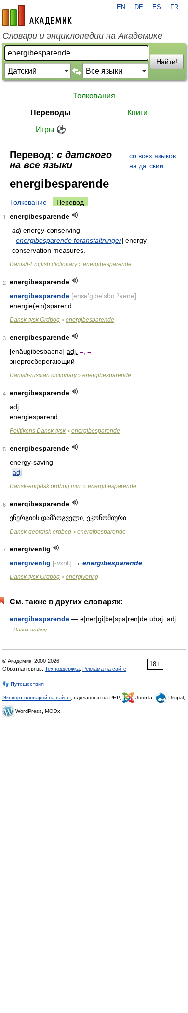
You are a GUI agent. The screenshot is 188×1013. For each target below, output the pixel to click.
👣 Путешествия (23, 684)
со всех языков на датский (152, 161)
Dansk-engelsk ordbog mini (46, 486)
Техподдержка (62, 668)
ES (156, 7)
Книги (137, 113)
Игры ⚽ (51, 129)
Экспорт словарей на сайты (36, 697)
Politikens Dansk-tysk (38, 430)
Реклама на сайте (104, 668)
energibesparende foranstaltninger (68, 240)
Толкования (94, 96)
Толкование (28, 202)
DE (138, 7)
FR (174, 7)
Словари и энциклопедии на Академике (82, 36)
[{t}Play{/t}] (75, 215)
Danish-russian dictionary (43, 375)
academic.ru (37, 15)
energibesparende (107, 264)
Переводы (50, 113)
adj (17, 472)
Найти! (166, 62)
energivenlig (30, 563)
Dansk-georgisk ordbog (40, 531)
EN (121, 7)
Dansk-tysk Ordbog (35, 319)
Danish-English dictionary (43, 264)
